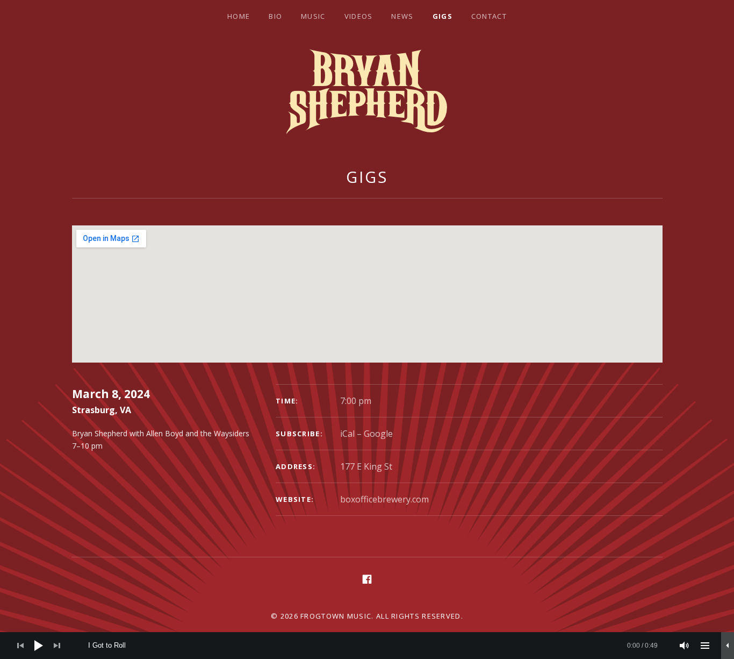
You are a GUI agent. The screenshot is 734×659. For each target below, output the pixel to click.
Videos (358, 16)
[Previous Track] (20, 645)
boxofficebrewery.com (384, 499)
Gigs (442, 16)
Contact (489, 16)
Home (238, 16)
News (402, 16)
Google (378, 434)
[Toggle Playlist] (705, 645)
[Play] (38, 645)
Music (313, 16)
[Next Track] (57, 645)
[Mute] (684, 645)
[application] (367, 645)
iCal (347, 434)
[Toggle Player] (727, 645)
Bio (275, 16)
